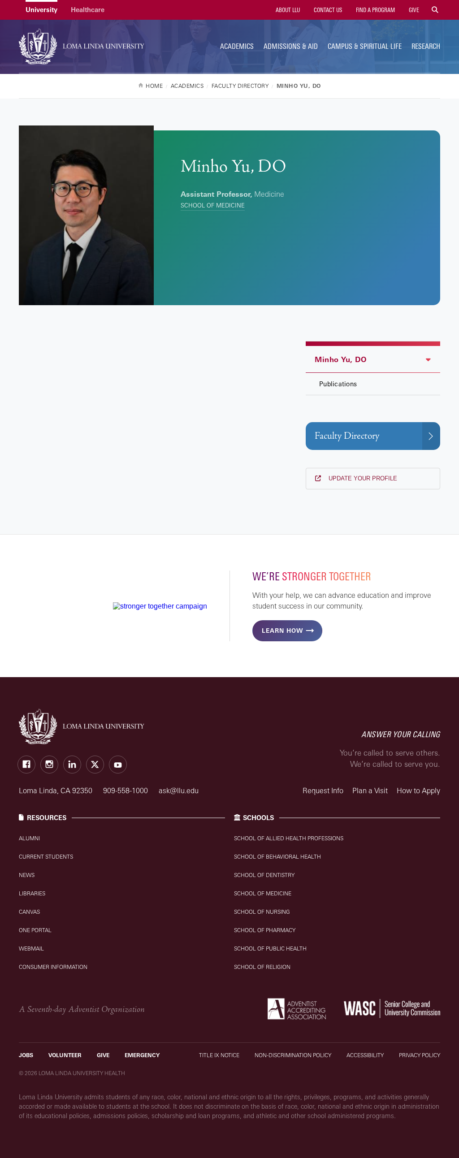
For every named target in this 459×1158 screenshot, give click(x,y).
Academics (237, 46)
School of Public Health (270, 948)
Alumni (29, 838)
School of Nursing (262, 911)
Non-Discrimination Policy (293, 1055)
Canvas (29, 911)
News (27, 875)
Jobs (26, 1055)
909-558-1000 (126, 790)
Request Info (323, 790)
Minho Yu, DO (340, 359)
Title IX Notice (219, 1055)
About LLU (287, 9)
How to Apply (418, 790)
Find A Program (375, 9)
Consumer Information (53, 967)
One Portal (35, 930)
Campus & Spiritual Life (365, 46)
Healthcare (87, 9)
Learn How (282, 630)
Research (425, 46)
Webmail (31, 948)
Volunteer (65, 1055)
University (41, 9)
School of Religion (262, 967)
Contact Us (327, 9)
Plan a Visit (370, 790)
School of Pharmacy (264, 930)
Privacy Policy (419, 1055)
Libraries (32, 893)
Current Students (46, 856)
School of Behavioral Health (277, 856)
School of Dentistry (264, 875)
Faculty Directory (347, 435)
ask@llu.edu (179, 790)
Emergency (142, 1055)
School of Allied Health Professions (288, 838)
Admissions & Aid (291, 46)
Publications (338, 384)
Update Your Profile (362, 478)
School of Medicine (213, 205)
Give (413, 9)
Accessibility (365, 1055)
